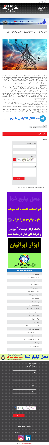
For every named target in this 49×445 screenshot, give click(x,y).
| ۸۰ (33, 277)
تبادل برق (35, 127)
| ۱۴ (34, 305)
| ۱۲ (32, 326)
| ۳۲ (34, 298)
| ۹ (36, 322)
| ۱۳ (34, 312)
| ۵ (34, 329)
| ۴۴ (34, 295)
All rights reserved (27, 443)
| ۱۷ (34, 343)
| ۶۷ (33, 288)
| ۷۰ (33, 291)
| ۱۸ (34, 274)
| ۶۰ (35, 302)
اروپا (31, 127)
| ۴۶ (34, 346)
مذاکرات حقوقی (42, 127)
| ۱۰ (32, 332)
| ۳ (35, 284)
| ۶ (35, 336)
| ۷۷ (31, 339)
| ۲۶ (33, 308)
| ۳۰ (35, 281)
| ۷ (35, 319)
